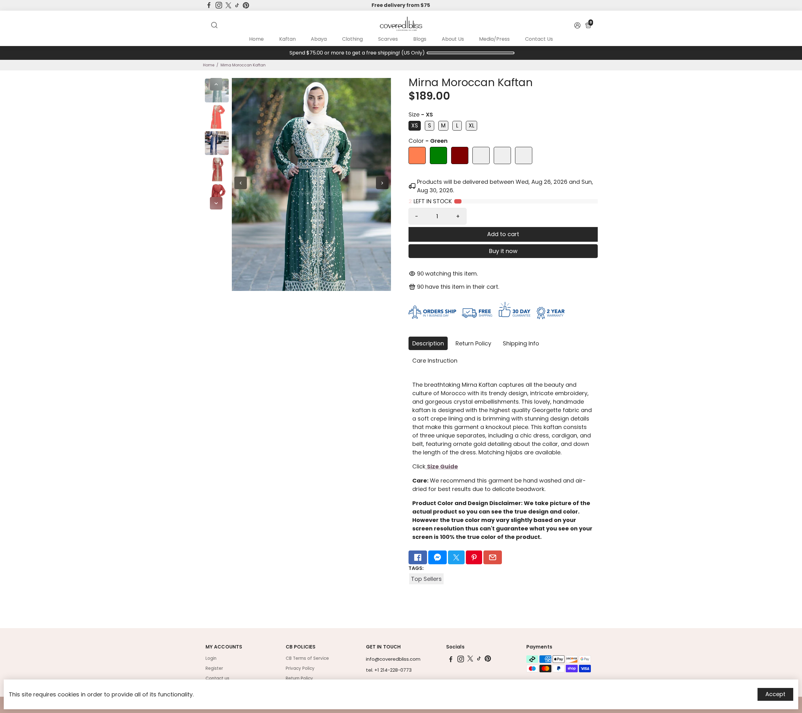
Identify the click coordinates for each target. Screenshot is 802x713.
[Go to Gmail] (492, 557)
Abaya (319, 39)
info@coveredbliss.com (393, 659)
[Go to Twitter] (228, 5)
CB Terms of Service (307, 658)
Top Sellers (426, 579)
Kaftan (287, 39)
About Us (453, 39)
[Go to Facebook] (209, 5)
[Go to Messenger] (437, 557)
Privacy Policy (300, 668)
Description (428, 343)
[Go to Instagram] (219, 5)
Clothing (352, 39)
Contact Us (539, 39)
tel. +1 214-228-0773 (389, 670)
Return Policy (473, 343)
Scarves (388, 39)
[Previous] (216, 84)
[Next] (216, 203)
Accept (775, 694)
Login (211, 658)
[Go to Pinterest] (246, 5)
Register (214, 668)
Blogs (419, 39)
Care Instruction (434, 360)
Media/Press (494, 39)
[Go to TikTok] (237, 5)
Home (256, 39)
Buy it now (503, 251)
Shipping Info (521, 343)
